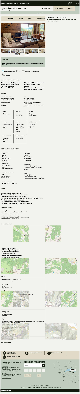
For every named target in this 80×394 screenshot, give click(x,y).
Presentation (10, 18)
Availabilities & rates (41, 18)
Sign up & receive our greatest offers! (34, 362)
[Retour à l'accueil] (13, 9)
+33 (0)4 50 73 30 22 (46, 8)
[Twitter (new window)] (34, 370)
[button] (70, 8)
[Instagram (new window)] (30, 370)
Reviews (29, 18)
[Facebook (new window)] (26, 370)
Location (21, 18)
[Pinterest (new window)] (43, 370)
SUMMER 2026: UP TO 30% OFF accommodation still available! (15, 3)
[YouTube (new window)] (39, 370)
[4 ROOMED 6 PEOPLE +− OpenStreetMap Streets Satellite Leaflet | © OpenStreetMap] (23, 236)
